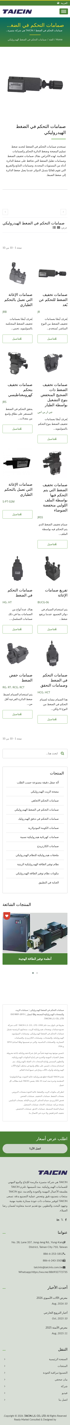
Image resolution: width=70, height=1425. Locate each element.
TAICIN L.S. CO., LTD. (35, 1416)
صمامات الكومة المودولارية (43, 828)
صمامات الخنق (38, 1109)
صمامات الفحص (27, 1096)
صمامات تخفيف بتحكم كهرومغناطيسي (20, 389)
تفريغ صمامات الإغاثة (56, 592)
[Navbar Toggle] (63, 11)
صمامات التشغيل (31, 1105)
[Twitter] (62, 1220)
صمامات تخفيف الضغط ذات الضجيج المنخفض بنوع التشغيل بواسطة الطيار (54, 394)
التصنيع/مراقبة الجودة (55, 1372)
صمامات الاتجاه (45, 1105)
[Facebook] (66, 1220)
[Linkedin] (58, 1220)
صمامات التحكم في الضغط (20, 592)
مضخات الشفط (57, 1096)
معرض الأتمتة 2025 (56, 1327)
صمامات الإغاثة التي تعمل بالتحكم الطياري (18, 299)
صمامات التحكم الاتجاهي (45, 800)
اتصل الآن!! (35, 1148)
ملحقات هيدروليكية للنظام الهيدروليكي (37, 855)
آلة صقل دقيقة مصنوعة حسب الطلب (38, 782)
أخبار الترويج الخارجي (55, 1312)
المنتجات (62, 1366)
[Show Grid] (58, 228)
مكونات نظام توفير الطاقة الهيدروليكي (37, 873)
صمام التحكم (43, 1100)
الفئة (51, 40)
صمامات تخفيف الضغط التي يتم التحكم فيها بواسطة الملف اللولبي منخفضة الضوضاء (55, 497)
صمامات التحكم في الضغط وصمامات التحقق (53, 680)
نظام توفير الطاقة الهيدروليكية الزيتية (38, 864)
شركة (64, 1386)
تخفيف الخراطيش (56, 1113)
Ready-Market (21, 1420)
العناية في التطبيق (49, 882)
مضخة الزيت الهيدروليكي (45, 791)
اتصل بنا (63, 1399)
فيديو (64, 1393)
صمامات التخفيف (42, 1096)
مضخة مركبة (58, 1105)
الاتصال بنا (33, 1113)
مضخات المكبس (16, 1100)
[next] (63, 212)
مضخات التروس (19, 1092)
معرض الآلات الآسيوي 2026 (52, 1298)
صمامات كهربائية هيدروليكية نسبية (39, 837)
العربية (64, 3)
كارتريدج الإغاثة (30, 1100)
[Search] (62, 753)
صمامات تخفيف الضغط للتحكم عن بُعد (53, 299)
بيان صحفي (61, 1379)
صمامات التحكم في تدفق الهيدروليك (38, 819)
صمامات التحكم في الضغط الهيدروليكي (27, 40)
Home (59, 40)
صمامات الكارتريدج (48, 846)
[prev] (5, 212)
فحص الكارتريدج (57, 1100)
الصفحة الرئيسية (58, 1359)
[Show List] (54, 228)
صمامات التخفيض (23, 1109)
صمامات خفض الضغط (20, 677)
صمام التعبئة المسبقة (55, 1109)
